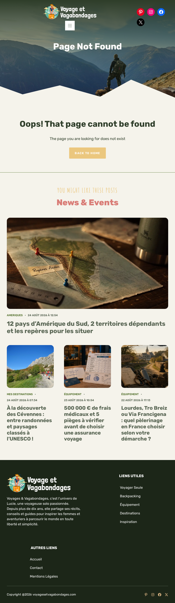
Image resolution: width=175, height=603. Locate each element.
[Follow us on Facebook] (159, 594)
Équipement (73, 394)
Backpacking (130, 496)
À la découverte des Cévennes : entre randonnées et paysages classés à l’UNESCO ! (29, 423)
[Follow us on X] (166, 594)
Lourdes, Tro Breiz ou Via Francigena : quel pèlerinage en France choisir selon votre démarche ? (144, 423)
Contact (36, 568)
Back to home (87, 153)
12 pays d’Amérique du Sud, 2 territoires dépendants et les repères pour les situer (86, 327)
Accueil (36, 559)
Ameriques (15, 315)
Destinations (130, 513)
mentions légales (44, 576)
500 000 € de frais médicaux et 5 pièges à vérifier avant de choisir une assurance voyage (87, 423)
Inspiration (128, 522)
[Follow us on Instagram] (153, 594)
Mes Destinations (20, 394)
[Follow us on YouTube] (146, 594)
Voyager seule (131, 487)
